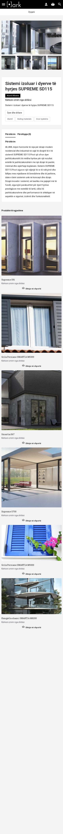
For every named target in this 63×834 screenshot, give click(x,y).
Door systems (42, 119)
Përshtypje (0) (24, 134)
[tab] (11, 135)
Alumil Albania (13, 95)
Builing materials (24, 119)
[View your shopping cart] (53, 4)
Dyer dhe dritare (14, 113)
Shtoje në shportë (33, 289)
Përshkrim (10, 134)
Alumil (10, 119)
